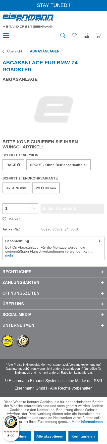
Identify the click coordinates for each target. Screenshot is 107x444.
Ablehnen (20, 436)
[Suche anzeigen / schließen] (62, 36)
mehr (9, 255)
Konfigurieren (83, 436)
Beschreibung (17, 241)
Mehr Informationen (87, 422)
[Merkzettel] (75, 36)
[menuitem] (7, 36)
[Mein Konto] (87, 36)
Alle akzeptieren (49, 436)
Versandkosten (79, 364)
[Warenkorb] (99, 36)
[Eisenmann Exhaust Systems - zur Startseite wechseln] (28, 20)
